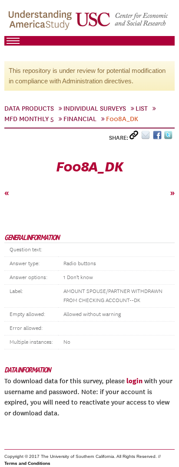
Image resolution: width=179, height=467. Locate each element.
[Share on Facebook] (158, 137)
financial (79, 119)
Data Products (29, 108)
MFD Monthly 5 (29, 119)
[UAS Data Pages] (41, 22)
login (134, 381)
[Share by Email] (147, 137)
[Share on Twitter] (169, 137)
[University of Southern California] (122, 22)
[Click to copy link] (135, 137)
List (142, 108)
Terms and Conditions (27, 463)
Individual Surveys (94, 108)
